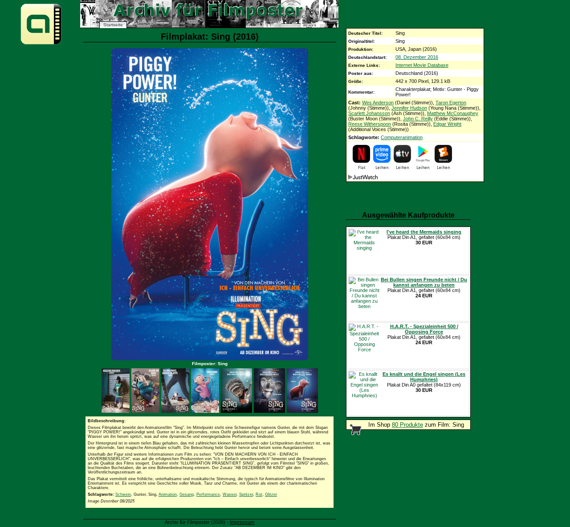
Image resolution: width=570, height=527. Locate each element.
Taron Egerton (451, 102)
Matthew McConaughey (452, 113)
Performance (208, 494)
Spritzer (246, 494)
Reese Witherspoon (369, 124)
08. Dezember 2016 (416, 57)
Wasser (229, 494)
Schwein (123, 494)
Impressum (242, 522)
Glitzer (271, 494)
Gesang (186, 494)
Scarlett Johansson (369, 113)
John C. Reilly (418, 118)
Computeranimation (402, 137)
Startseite (113, 24)
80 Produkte (407, 424)
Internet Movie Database (421, 65)
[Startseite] (41, 44)
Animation (168, 494)
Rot (259, 494)
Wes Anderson (378, 102)
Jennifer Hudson (409, 108)
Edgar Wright (447, 124)
